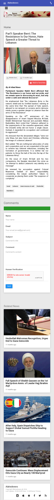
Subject (9, 237)
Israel (8, 186)
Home (7, 27)
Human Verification (14, 269)
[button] (17, 495)
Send (9, 286)
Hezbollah (40, 186)
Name (8, 216)
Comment (10, 247)
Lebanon (15, 186)
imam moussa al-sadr (27, 186)
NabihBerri (10, 191)
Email (8, 226)
